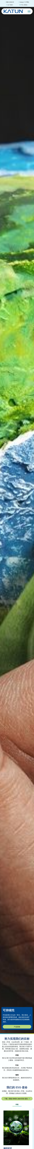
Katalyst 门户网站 (24, 2)
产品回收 (17, 1027)
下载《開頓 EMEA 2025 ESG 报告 (16, 1099)
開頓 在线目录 (10, 2)
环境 (17, 1104)
